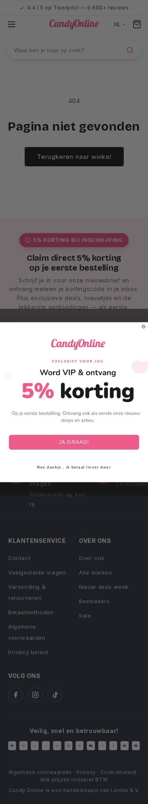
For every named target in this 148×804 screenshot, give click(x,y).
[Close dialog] (143, 326)
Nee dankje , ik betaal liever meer (74, 467)
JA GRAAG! (74, 441)
